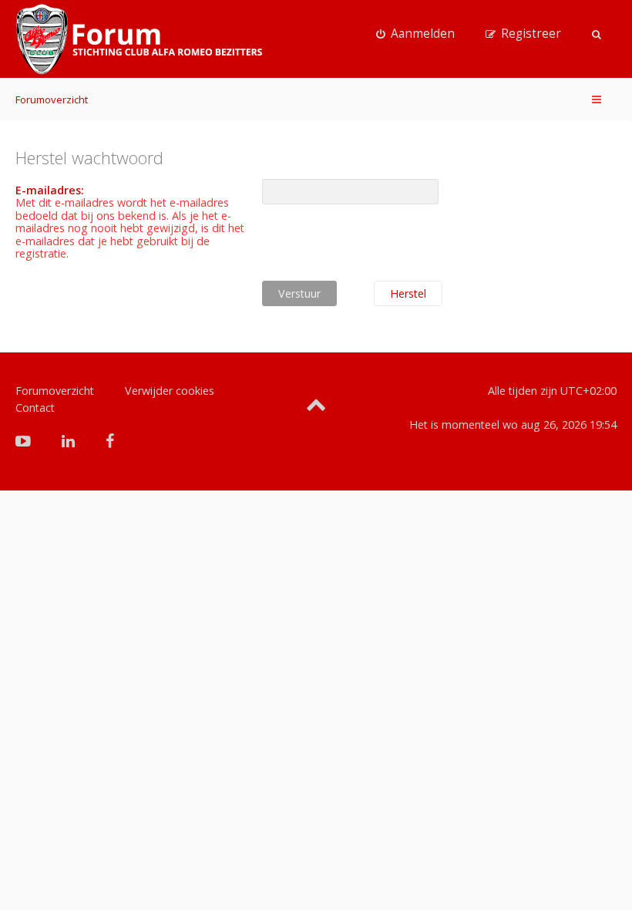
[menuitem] (415, 34)
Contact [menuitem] (35, 407)
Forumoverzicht (51, 99)
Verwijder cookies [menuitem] (169, 390)
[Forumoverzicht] (138, 39)
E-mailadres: (49, 190)
